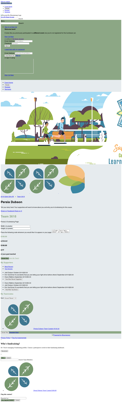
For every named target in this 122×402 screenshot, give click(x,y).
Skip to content (5, 1)
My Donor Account (18, 39)
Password (8, 43)
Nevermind (4, 351)
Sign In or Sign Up (11, 27)
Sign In (18, 55)
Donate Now (5, 258)
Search (21, 19)
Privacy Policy (5, 338)
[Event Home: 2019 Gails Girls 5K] (73, 193)
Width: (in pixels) (6, 226)
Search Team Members (26, 360)
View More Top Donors (11, 289)
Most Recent (9, 266)
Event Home (8, 6)
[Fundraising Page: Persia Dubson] (15, 193)
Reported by (4, 398)
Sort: (2, 298)
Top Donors (8, 269)
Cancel (8, 358)
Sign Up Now (9, 37)
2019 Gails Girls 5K (7, 196)
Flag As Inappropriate (19, 338)
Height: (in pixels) (7, 228)
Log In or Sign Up (6, 3)
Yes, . (3, 358)
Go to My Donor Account (7, 17)
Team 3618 (21, 196)
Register (7, 10)
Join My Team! (14, 258)
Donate (7, 8)
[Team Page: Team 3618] (44, 193)
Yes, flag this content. (8, 400)
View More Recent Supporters (13, 279)
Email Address (9, 41)
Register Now (14, 332)
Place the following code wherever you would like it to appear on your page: (26, 232)
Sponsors (7, 12)
